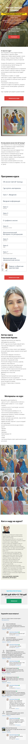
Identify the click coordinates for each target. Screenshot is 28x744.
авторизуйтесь (5, 620)
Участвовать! (14, 36)
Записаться (14, 601)
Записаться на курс (14, 98)
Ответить (9, 629)
